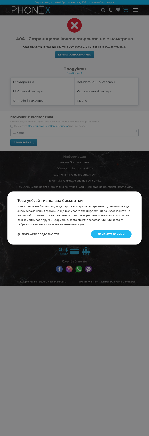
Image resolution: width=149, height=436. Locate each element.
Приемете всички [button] (111, 234)
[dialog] (74, 218)
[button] (38, 234)
